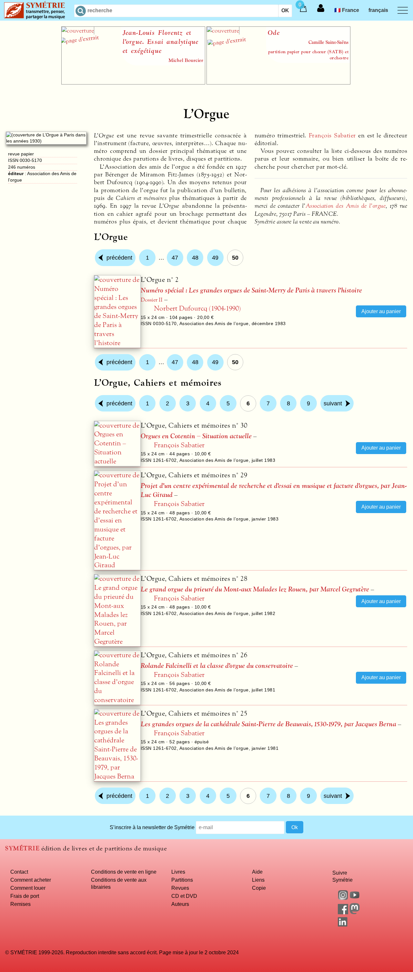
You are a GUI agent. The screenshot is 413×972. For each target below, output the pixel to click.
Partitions (182, 880)
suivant (333, 403)
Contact (19, 872)
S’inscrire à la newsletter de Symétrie (152, 827)
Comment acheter (30, 880)
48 (195, 257)
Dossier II (152, 299)
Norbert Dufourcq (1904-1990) (197, 308)
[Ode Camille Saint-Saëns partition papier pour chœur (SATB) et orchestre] (278, 82)
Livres (178, 872)
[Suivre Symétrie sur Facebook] (343, 912)
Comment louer (27, 888)
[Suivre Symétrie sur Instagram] (343, 898)
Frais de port (24, 896)
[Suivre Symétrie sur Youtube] (354, 898)
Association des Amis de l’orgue (346, 206)
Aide (257, 872)
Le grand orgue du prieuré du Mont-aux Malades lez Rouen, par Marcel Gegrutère (255, 589)
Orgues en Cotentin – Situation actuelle (196, 436)
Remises (20, 904)
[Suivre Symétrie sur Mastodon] (354, 912)
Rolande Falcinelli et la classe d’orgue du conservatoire (217, 665)
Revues (180, 888)
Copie (259, 888)
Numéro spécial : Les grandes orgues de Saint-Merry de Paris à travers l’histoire (251, 290)
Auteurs (180, 904)
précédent (119, 257)
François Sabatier (332, 135)
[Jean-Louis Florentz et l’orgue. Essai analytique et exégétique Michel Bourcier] (133, 82)
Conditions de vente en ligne (123, 872)
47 (175, 257)
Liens (258, 880)
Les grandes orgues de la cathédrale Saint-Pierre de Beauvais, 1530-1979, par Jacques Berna (268, 724)
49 (215, 257)
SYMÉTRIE (22, 848)
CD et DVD (184, 896)
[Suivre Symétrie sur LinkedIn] (343, 924)
